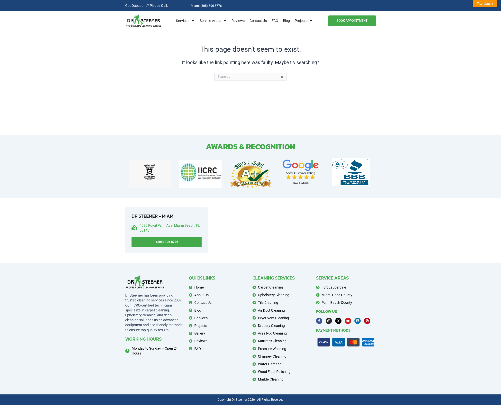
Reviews (238, 21)
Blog (286, 21)
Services (182, 21)
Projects (301, 21)
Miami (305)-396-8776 (206, 6)
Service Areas (210, 21)
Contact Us (258, 21)
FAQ (275, 21)
